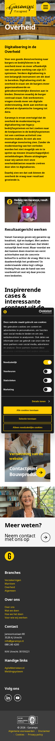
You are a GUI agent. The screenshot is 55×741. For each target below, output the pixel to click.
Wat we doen (12, 610)
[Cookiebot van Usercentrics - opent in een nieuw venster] (39, 312)
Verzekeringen (13, 580)
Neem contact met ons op (20, 537)
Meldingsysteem (14, 671)
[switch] (47, 371)
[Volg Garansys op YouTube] (17, 697)
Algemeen (10, 590)
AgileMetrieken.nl (14, 668)
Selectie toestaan (27, 418)
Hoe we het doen (14, 614)
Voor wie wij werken (16, 617)
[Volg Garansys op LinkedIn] (8, 697)
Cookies (20, 734)
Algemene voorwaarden (22, 731)
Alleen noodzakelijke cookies (27, 427)
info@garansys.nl (14, 641)
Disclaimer (44, 731)
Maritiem (10, 583)
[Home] (20, 8)
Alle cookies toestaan (27, 410)
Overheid (10, 587)
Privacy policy (35, 734)
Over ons (10, 607)
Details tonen (39, 401)
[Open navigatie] (45, 7)
